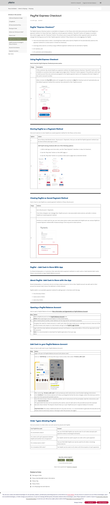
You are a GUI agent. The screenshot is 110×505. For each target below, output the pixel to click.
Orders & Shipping (22, 8)
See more (11, 54)
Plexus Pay (35, 481)
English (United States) (89, 3)
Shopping (31, 8)
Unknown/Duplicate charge (15, 18)
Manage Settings (78, 502)
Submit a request (76, 3)
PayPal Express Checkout (15, 39)
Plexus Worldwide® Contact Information (43, 478)
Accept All (90, 502)
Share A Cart (12, 35)
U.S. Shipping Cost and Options (41, 486)
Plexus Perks (36, 483)
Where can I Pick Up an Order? (16, 32)
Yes (61, 460)
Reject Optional (102, 502)
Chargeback (12, 21)
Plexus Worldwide (12, 8)
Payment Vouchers (13, 51)
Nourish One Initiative (14, 47)
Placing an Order (13, 28)
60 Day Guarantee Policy (15, 25)
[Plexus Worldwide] (11, 3)
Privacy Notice (70, 494)
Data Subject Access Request (74, 499)
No (69, 460)
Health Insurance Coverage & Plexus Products (16, 43)
